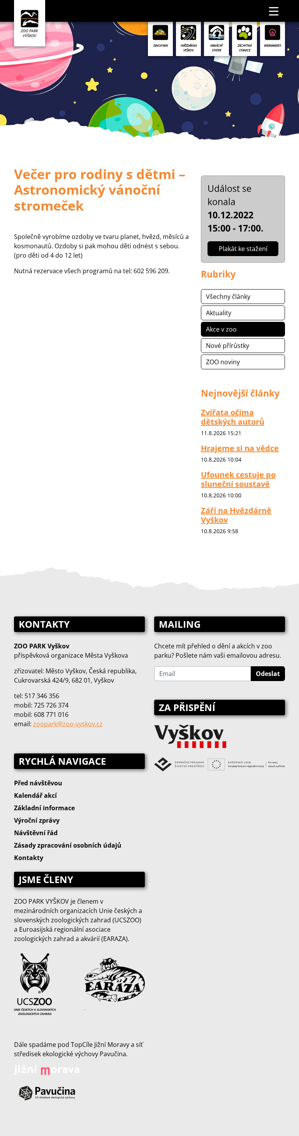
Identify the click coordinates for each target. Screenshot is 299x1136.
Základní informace (44, 808)
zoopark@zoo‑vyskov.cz (68, 724)
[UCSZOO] (35, 983)
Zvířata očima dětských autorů (232, 417)
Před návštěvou (38, 783)
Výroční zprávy (37, 820)
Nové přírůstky (227, 345)
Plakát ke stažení (243, 248)
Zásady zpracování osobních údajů (67, 845)
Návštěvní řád (36, 833)
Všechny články (228, 296)
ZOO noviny (223, 362)
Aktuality (218, 313)
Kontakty (28, 857)
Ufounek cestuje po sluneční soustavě (238, 479)
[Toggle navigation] (274, 11)
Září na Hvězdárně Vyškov (236, 515)
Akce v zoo (221, 329)
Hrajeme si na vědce (240, 448)
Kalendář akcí (35, 795)
